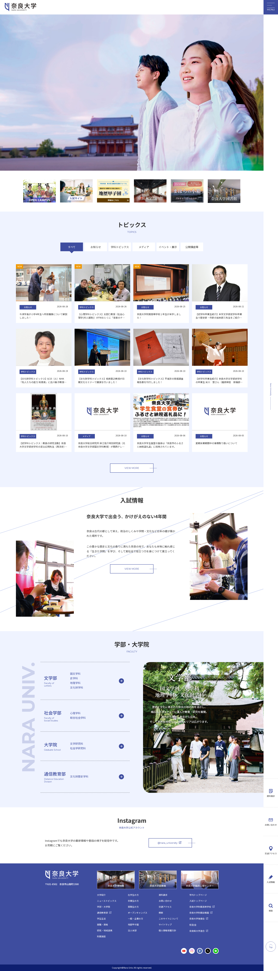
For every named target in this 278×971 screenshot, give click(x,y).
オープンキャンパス (137, 912)
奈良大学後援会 (197, 918)
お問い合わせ (271, 824)
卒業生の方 (133, 900)
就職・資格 (102, 924)
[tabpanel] (39, 190)
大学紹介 (101, 894)
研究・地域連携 (104, 930)
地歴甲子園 (133, 924)
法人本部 (132, 930)
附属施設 (101, 936)
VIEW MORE (132, 468)
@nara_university (168, 843)
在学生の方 (133, 894)
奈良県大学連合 (197, 930)
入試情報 (271, 882)
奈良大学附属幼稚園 (199, 912)
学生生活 (101, 918)
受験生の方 (133, 906)
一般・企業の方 (135, 918)
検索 (271, 910)
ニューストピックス (106, 900)
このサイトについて (168, 918)
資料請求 (271, 796)
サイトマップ (165, 924)
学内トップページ (198, 894)
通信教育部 (102, 912)
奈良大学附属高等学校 (200, 906)
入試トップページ (198, 900)
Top (271, 947)
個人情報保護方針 (167, 930)
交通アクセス (271, 853)
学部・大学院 (103, 906)
